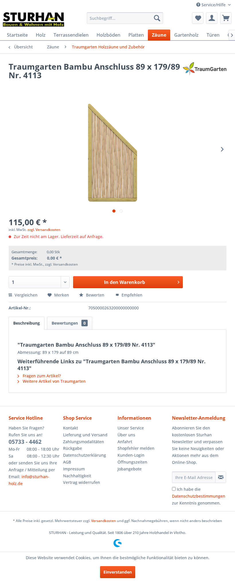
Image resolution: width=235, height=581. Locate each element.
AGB (67, 462)
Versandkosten (103, 520)
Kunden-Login (130, 455)
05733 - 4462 (25, 441)
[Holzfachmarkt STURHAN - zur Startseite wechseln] (33, 19)
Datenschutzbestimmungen (198, 496)
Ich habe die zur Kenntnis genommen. (198, 496)
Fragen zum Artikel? (41, 375)
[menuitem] (125, 18)
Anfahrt (124, 441)
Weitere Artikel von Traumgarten (53, 381)
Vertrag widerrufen (81, 482)
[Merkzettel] (197, 18)
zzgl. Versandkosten (44, 229)
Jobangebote (129, 469)
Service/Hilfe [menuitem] (213, 4)
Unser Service (130, 428)
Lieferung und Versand (85, 434)
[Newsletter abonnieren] (220, 477)
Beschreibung (26, 323)
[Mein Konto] (212, 18)
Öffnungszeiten (132, 462)
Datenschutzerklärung (84, 455)
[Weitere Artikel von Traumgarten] (204, 72)
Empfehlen (131, 295)
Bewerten (95, 295)
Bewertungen (69, 323)
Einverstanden (117, 572)
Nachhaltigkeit (77, 475)
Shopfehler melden (135, 448)
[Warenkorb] (226, 18)
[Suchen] (157, 18)
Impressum (74, 469)
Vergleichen (25, 295)
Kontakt (70, 428)
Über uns (126, 434)
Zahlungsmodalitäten (83, 441)
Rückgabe (72, 448)
